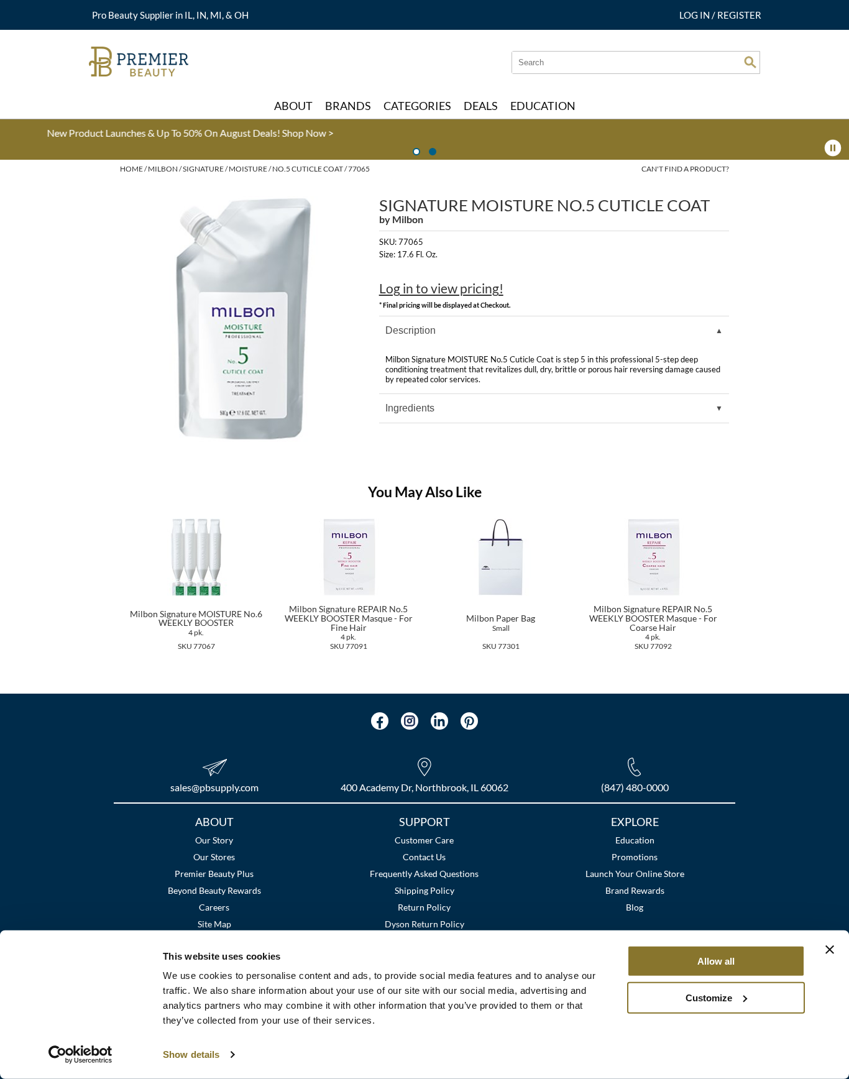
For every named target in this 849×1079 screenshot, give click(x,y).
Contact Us (424, 857)
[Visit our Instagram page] (409, 721)
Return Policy (424, 907)
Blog (634, 907)
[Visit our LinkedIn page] (439, 721)
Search (750, 62)
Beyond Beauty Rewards (214, 890)
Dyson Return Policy (424, 924)
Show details (191, 1054)
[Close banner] (829, 949)
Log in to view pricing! (441, 288)
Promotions (635, 857)
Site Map (214, 924)
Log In (695, 15)
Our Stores (214, 857)
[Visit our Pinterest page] (469, 721)
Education (634, 840)
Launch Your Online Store (634, 873)
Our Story (214, 840)
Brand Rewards (634, 890)
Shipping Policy (424, 890)
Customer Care (424, 840)
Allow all (716, 961)
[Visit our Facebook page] (379, 721)
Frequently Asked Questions (424, 873)
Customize (709, 997)
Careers (214, 907)
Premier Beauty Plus (214, 873)
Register (739, 15)
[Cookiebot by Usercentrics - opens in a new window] (80, 1054)
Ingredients (409, 408)
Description (410, 330)
